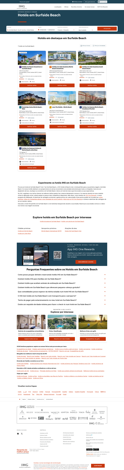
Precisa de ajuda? (24, 1)
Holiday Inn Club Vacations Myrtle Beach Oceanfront (62, 67)
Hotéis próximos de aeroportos (38, 351)
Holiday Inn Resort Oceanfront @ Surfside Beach (32, 67)
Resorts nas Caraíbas (33, 356)
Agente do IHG (43, 444)
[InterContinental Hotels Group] (22, 7)
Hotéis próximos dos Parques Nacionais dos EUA (44, 363)
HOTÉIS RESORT (53, 351)
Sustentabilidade (67, 439)
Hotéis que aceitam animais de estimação (70, 371)
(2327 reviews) (91, 117)
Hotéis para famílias (23, 363)
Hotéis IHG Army (67, 437)
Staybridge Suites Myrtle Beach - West (32, 107)
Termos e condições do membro (94, 432)
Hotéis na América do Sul (95, 376)
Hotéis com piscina (84, 349)
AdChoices (88, 435)
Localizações (57, 7)
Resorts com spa (64, 351)
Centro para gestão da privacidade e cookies (95, 440)
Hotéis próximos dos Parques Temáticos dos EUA (75, 363)
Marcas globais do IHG (45, 437)
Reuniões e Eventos (76, 7)
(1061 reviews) (91, 77)
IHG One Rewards (91, 195)
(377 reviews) (61, 77)
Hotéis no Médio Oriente (24, 378)
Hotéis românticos (96, 349)
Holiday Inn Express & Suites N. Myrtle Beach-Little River (31, 149)
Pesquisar (107, 28)
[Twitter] (21, 433)
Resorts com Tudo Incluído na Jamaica (28, 358)
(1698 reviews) (31, 158)
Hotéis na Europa (22, 376)
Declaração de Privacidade (45, 468)
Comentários (89, 446)
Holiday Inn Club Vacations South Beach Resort (92, 67)
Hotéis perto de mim (23, 371)
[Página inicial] (19, 399)
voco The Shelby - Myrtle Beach (62, 107)
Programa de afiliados (45, 441)
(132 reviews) (61, 117)
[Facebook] (18, 433)
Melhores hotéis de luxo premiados (93, 371)
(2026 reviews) (31, 117)
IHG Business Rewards (68, 432)
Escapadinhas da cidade (24, 349)
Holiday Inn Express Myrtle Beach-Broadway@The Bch (92, 107)
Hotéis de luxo (34, 371)
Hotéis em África (38, 378)
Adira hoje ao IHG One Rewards (72, 199)
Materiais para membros (69, 441)
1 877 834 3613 (34, 450)
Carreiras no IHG (44, 433)
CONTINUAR (98, 465)
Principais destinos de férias (48, 371)
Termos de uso (89, 437)
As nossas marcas (90, 7)
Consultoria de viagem (68, 435)
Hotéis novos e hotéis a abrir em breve (66, 349)
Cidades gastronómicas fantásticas (42, 349)
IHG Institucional (67, 443)
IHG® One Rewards (102, 7)
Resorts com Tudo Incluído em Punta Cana (54, 358)
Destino (9, 27)
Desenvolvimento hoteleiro (46, 439)
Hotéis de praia (21, 356)
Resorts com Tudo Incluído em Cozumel (93, 356)
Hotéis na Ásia (32, 376)
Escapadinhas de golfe (77, 351)
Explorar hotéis (43, 435)
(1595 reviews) (31, 79)
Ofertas (66, 7)
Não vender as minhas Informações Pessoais (94, 443)
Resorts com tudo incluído (48, 356)
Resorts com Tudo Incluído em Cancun (69, 356)
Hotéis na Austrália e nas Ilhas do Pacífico (50, 376)
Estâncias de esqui (22, 351)
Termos (44, 467)
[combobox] (22, 30)
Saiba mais (89, 454)
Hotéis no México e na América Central (75, 376)
